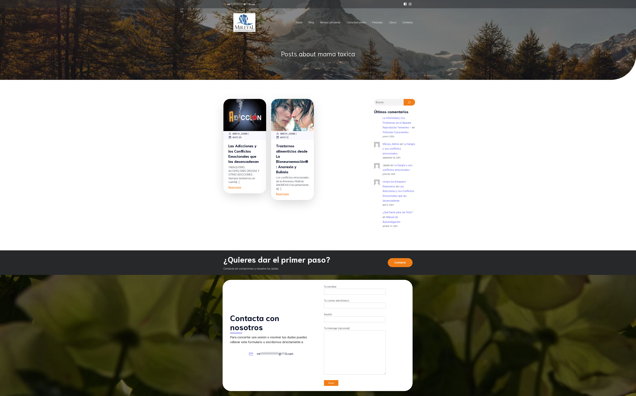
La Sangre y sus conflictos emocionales (399, 148)
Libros (392, 22)
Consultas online (356, 22)
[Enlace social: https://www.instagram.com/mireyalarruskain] (410, 4)
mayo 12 (284, 137)
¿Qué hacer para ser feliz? (398, 212)
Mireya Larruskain (330, 22)
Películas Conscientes (396, 132)
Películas (377, 22)
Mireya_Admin (240, 133)
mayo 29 (237, 137)
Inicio (299, 22)
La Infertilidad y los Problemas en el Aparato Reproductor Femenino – (397, 122)
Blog (311, 22)
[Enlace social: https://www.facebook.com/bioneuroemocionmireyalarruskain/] (405, 4)
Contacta (407, 22)
